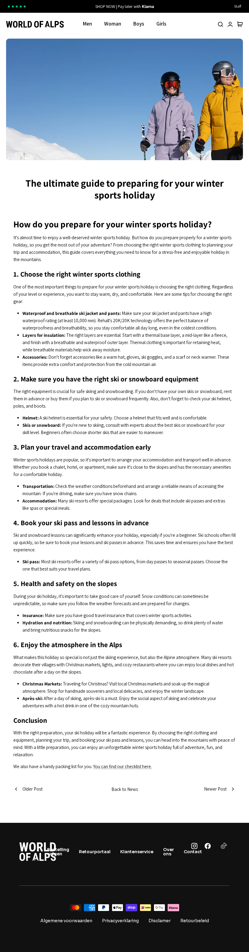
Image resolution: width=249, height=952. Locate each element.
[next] (174, 6)
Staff (237, 6)
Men (87, 23)
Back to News (124, 789)
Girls (161, 23)
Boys (138, 23)
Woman (112, 23)
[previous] (75, 6)
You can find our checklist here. (122, 766)
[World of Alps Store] (35, 24)
